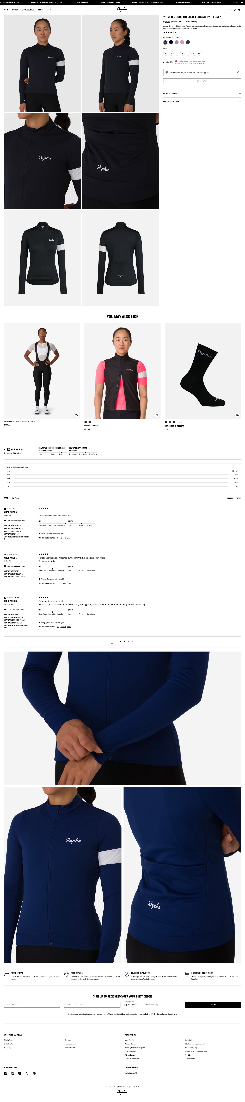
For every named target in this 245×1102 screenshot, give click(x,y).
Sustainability (190, 1040)
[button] (112, 641)
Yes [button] (58, 538)
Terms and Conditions (117, 1014)
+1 (181, 422)
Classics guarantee (140, 973)
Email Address (11, 1005)
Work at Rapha (130, 1044)
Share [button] (69, 538)
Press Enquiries (130, 1051)
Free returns (17, 973)
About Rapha (129, 1040)
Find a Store (8, 1040)
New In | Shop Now (81, 2)
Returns (68, 1040)
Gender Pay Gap (191, 1048)
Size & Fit (170, 62)
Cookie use (172, 1014)
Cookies (188, 1055)
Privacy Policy (150, 1014)
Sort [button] (6, 498)
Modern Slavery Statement (195, 1044)
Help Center (9, 1044)
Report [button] (63, 538)
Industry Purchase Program (135, 1048)
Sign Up (213, 1005)
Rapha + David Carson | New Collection (46, 2)
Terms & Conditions (132, 1059)
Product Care (70, 1048)
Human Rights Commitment (196, 1051)
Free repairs (77, 973)
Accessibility (190, 1059)
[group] (20, 450)
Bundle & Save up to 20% (110, 2)
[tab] (234, 498)
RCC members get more (202, 973)
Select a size (202, 81)
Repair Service (70, 1044)
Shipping (7, 1048)
